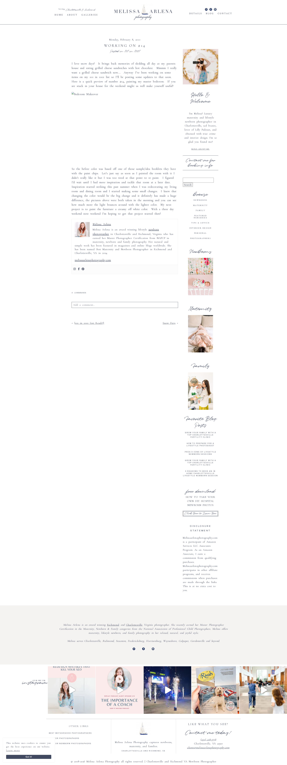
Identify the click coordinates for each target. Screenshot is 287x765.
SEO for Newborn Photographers (70, 743)
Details (195, 13)
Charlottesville (134, 624)
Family (200, 210)
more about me (200, 149)
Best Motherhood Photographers (70, 733)
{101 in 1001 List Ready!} (89, 323)
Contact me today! (208, 733)
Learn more (13, 750)
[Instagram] (74, 269)
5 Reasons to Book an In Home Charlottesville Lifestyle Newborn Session (200, 473)
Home (59, 14)
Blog (210, 13)
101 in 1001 (132, 51)
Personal (200, 233)
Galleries (89, 14)
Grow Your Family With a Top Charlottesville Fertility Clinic (200, 435)
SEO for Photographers (64, 738)
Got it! (29, 757)
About (72, 14)
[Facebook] (78, 269)
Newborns (200, 200)
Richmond (113, 624)
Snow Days (169, 323)
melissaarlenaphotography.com (93, 260)
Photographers (200, 238)
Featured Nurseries (200, 217)
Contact (225, 13)
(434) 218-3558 (208, 739)
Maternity (200, 205)
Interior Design (200, 228)
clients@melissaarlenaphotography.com (208, 747)
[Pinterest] (83, 269)
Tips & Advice (200, 223)
